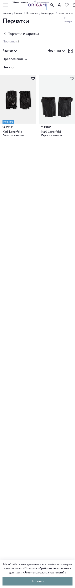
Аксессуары (48, 13)
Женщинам (20, 2)
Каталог (18, 13)
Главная (6, 13)
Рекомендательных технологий (45, 573)
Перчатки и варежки (23, 33)
